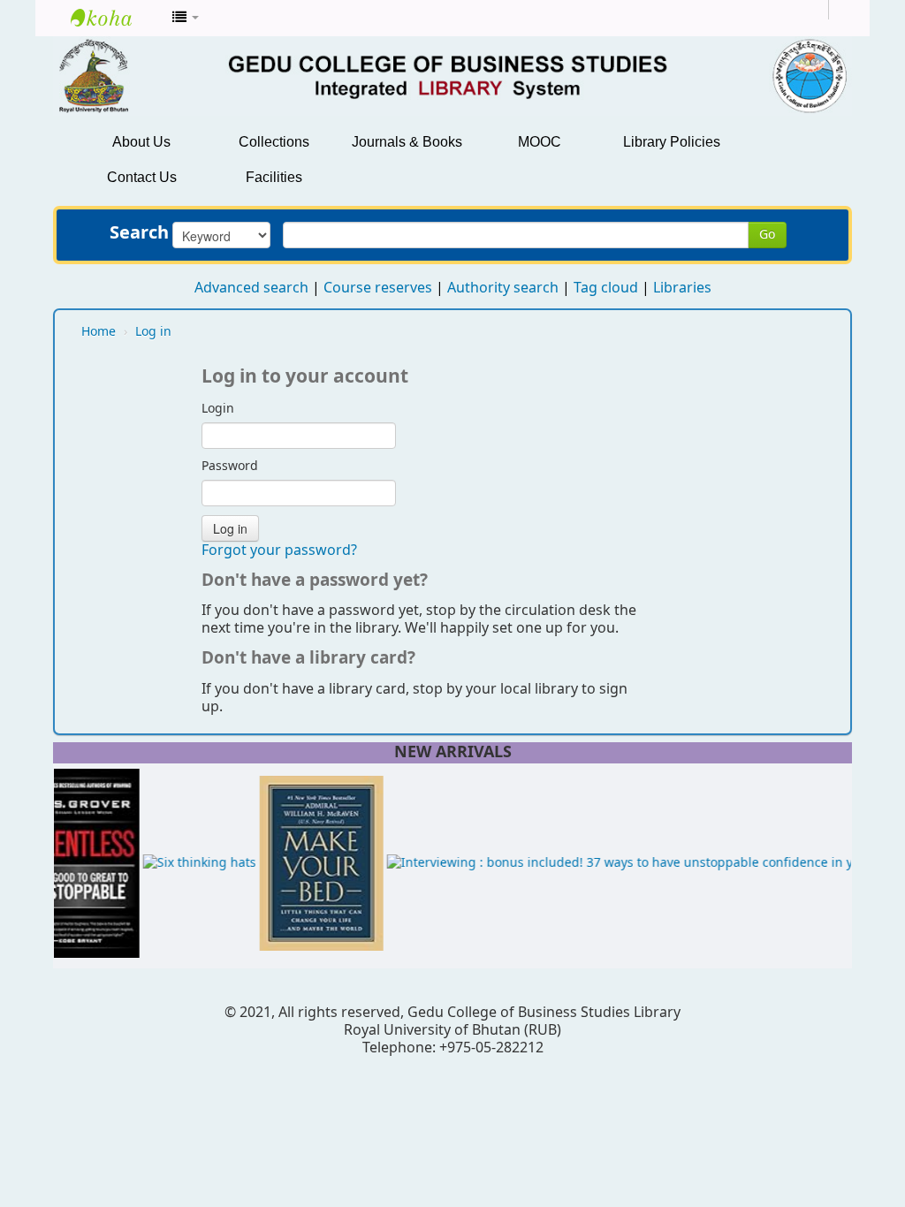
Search (139, 233)
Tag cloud (606, 288)
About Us (141, 141)
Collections (274, 141)
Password (230, 466)
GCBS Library (115, 17)
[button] (185, 17)
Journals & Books (407, 141)
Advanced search (251, 288)
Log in (153, 332)
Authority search (503, 288)
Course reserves (377, 288)
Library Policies (671, 141)
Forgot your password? (279, 550)
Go (767, 234)
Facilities (274, 177)
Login (218, 409)
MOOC (539, 141)
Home (98, 332)
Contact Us (142, 177)
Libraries (682, 288)
